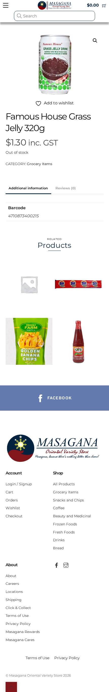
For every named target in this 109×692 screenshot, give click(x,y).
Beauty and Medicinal (72, 516)
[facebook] (56, 564)
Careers (12, 583)
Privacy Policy (18, 623)
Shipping (14, 599)
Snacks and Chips (68, 500)
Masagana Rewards (23, 631)
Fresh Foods (64, 532)
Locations (14, 591)
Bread (58, 548)
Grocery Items (39, 164)
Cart (9, 492)
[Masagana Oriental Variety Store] (55, 464)
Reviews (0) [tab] (66, 188)
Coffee (58, 508)
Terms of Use (17, 615)
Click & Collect (18, 608)
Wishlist (13, 508)
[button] (95, 40)
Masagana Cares (20, 640)
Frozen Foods (65, 524)
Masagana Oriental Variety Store (35, 675)
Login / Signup (19, 484)
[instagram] (65, 564)
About (11, 576)
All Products (64, 484)
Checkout (14, 516)
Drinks (59, 540)
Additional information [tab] (28, 188)
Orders (12, 500)
